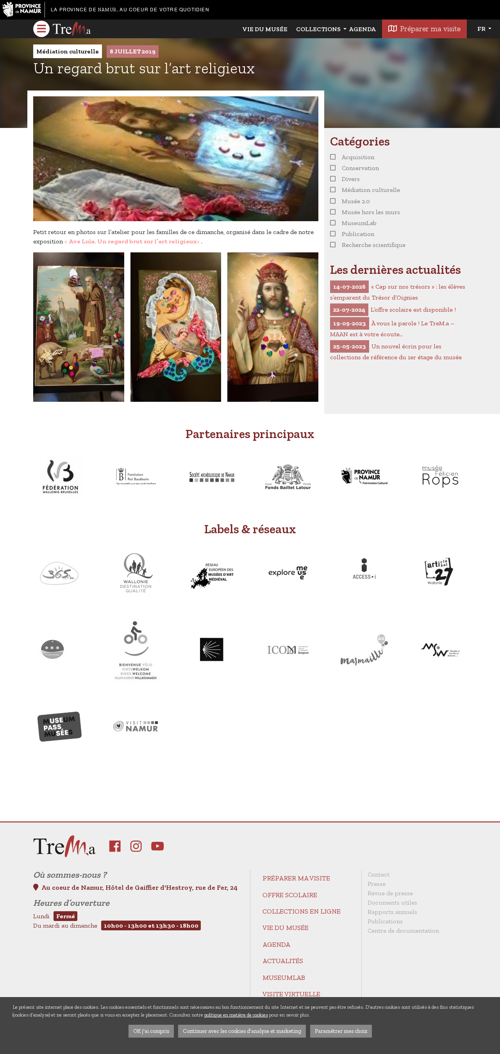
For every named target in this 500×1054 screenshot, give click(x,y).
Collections (319, 29)
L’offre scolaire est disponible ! (394, 309)
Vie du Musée (265, 29)
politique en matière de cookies (236, 1015)
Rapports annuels (392, 912)
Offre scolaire (289, 895)
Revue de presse (390, 893)
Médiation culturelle (67, 51)
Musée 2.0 (356, 201)
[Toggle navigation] (41, 29)
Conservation (360, 168)
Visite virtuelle (291, 994)
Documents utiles (392, 902)
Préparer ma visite (296, 878)
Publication (358, 234)
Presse (377, 883)
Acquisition (358, 157)
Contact (378, 874)
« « (132, 241)
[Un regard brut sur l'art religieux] (78, 327)
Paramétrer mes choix (341, 1030)
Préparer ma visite (430, 28)
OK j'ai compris (151, 1030)
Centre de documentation (403, 930)
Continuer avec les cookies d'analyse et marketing (242, 1030)
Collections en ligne (301, 911)
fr (482, 28)
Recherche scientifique (373, 244)
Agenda (362, 29)
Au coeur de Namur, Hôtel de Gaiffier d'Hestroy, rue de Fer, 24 (139, 887)
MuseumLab (359, 223)
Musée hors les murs (371, 212)
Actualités (282, 960)
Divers (351, 179)
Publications (385, 921)
